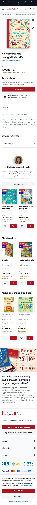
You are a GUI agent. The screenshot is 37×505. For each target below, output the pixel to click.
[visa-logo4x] (5, 471)
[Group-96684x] (28, 464)
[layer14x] (29, 471)
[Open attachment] (33, 20)
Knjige (9, 15)
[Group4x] (18, 471)
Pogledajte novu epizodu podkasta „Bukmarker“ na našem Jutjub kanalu (18, 3)
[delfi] (5, 464)
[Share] (33, 28)
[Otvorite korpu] (29, 9)
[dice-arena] (16, 464)
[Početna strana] (13, 8)
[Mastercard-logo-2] (13, 471)
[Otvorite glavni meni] (3, 8)
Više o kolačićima (26, 485)
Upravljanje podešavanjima (18, 501)
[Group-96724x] (24, 471)
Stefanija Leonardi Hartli (11, 60)
